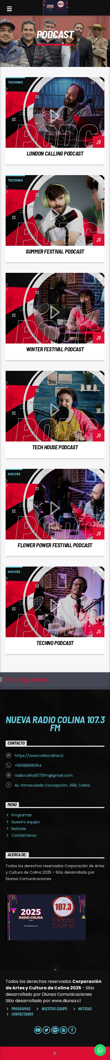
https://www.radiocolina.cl (39, 755)
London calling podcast (55, 153)
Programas (21, 815)
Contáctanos (23, 835)
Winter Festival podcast (55, 349)
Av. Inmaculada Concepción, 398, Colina (52, 785)
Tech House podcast (55, 447)
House (14, 474)
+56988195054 (28, 765)
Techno (15, 82)
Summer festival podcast (55, 251)
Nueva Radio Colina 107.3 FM (55, 723)
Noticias (18, 828)
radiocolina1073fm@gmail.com (44, 775)
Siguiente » (35, 680)
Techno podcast (55, 642)
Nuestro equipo (25, 822)
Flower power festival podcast (55, 545)
